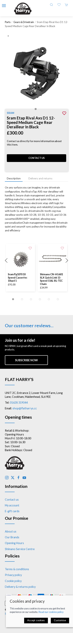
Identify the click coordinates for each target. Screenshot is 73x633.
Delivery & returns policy (20, 586)
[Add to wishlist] (30, 248)
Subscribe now (26, 360)
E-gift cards (12, 511)
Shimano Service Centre (20, 549)
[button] (4, 6)
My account (12, 505)
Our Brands (12, 537)
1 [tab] (37, 110)
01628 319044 (19, 402)
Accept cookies (36, 620)
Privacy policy (13, 575)
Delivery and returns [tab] (40, 178)
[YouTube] (24, 478)
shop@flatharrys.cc (24, 408)
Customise (60, 620)
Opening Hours (14, 543)
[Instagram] (7, 478)
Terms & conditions (17, 569)
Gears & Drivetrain (23, 22)
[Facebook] (18, 478)
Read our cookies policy (51, 612)
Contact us (36, 158)
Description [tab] (14, 178)
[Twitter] (13, 478)
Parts (8, 22)
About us (10, 531)
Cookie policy (13, 581)
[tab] (13, 299)
